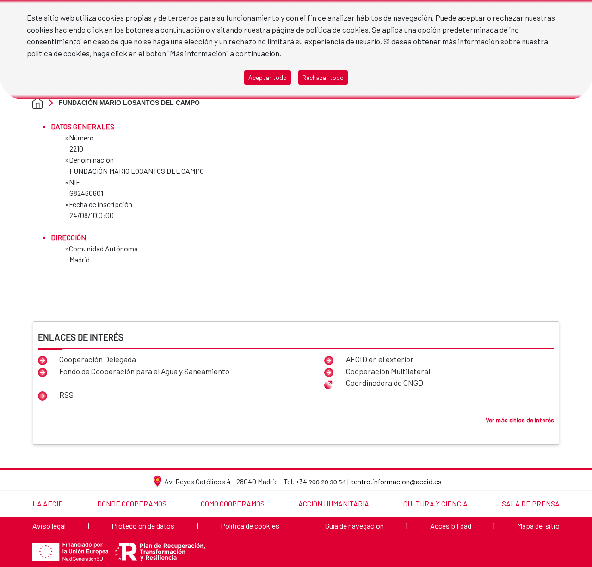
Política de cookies (250, 525)
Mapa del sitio (538, 525)
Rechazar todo (323, 77)
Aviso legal (49, 525)
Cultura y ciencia (435, 503)
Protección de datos (142, 525)
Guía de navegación (354, 525)
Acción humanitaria (333, 503)
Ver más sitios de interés (520, 420)
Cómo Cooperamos (233, 503)
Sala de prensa (531, 503)
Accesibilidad (450, 525)
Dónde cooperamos (131, 503)
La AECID (47, 503)
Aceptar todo (267, 77)
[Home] (37, 103)
